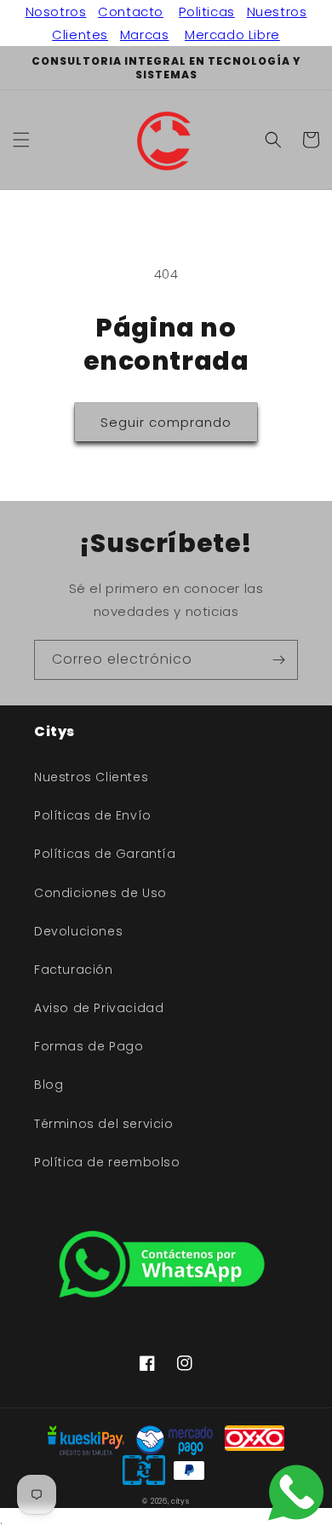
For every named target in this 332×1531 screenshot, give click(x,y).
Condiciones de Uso (100, 892)
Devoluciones (78, 931)
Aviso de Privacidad (98, 1007)
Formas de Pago (88, 1046)
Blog (48, 1084)
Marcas (144, 34)
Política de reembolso (107, 1162)
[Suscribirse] (278, 660)
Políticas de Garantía (105, 853)
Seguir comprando (166, 422)
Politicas (206, 11)
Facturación (73, 969)
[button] (21, 139)
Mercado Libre (232, 34)
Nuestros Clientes (91, 777)
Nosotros (56, 11)
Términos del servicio (104, 1123)
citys (180, 1501)
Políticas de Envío (93, 815)
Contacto (130, 11)
